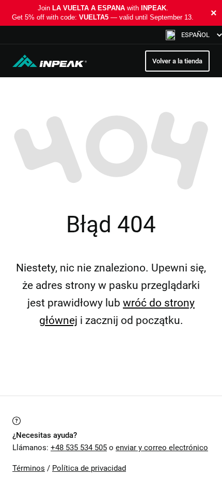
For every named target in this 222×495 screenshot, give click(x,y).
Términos (28, 468)
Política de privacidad (89, 468)
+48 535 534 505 (79, 447)
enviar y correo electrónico (162, 447)
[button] (194, 34)
